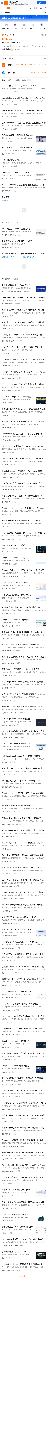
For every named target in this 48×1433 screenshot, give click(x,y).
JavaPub (4, 1072)
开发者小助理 (6, 222)
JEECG (4, 1221)
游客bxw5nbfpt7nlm (8, 1171)
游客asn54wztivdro (7, 973)
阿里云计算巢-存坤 (7, 750)
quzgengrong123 (7, 353)
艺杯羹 (4, 1233)
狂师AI (4, 403)
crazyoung (5, 452)
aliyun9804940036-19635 (10, 576)
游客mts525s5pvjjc (7, 886)
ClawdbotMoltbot (7, 428)
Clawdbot (5, 1121)
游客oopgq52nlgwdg (8, 489)
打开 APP (41, 3)
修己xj (3, 141)
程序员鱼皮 (5, 179)
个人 (44, 12)
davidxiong (5, 415)
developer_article (7, 92)
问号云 (4, 328)
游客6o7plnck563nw (8, 366)
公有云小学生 (6, 1208)
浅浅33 (4, 514)
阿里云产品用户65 (7, 812)
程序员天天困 (6, 564)
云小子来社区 (6, 502)
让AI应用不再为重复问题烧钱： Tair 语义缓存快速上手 (30, 65)
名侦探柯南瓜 (6, 191)
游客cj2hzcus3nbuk (8, 663)
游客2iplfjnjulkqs (7, 836)
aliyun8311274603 (7, 477)
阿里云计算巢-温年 (7, 440)
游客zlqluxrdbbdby (7, 1047)
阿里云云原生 (6, 104)
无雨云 (4, 1196)
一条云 (4, 316)
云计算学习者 (6, 675)
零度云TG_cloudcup (8, 1084)
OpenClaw (5, 774)
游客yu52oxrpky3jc (7, 626)
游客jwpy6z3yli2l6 (7, 985)
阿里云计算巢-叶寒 (7, 998)
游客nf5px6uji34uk (7, 725)
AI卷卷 (4, 1183)
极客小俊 (4, 154)
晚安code (4, 589)
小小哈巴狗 (5, 613)
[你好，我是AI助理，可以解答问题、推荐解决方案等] (35, 8)
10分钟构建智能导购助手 (38, 73)
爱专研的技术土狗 (7, 304)
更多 (45, 58)
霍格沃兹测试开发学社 (8, 341)
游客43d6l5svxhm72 (8, 948)
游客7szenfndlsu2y (7, 247)
